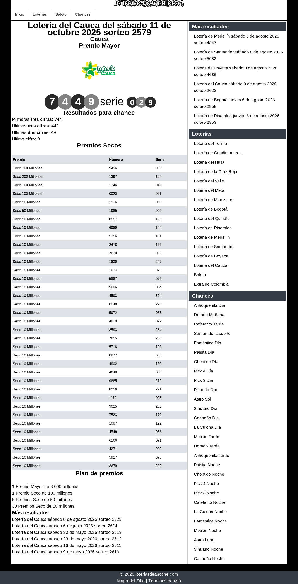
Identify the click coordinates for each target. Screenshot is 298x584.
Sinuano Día (205, 408)
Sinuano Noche (208, 549)
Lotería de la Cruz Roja (215, 171)
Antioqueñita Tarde (211, 455)
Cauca (99, 39)
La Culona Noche (210, 511)
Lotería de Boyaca (211, 256)
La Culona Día (207, 427)
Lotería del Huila (209, 162)
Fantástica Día (207, 343)
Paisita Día (204, 352)
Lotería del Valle (209, 181)
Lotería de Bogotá (211, 209)
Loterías (40, 14)
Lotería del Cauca (210, 265)
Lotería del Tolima (210, 143)
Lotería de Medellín (212, 237)
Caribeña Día (206, 418)
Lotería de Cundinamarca (218, 153)
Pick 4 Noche (206, 483)
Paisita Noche (207, 464)
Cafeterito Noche (210, 502)
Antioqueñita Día (209, 305)
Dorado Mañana (209, 314)
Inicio (19, 14)
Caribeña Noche (209, 558)
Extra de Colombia (211, 284)
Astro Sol (202, 399)
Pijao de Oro (205, 389)
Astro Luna (204, 540)
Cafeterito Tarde (209, 324)
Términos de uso (164, 580)
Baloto (61, 14)
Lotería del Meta (209, 190)
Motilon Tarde (206, 436)
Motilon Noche (207, 530)
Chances (83, 14)
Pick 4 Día (203, 371)
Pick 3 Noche (206, 493)
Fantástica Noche (210, 521)
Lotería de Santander (214, 246)
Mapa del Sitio (131, 580)
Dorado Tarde (207, 446)
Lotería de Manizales (213, 199)
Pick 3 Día (203, 380)
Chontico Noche (209, 474)
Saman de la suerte (212, 333)
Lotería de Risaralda (213, 228)
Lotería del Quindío (212, 218)
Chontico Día (206, 361)
